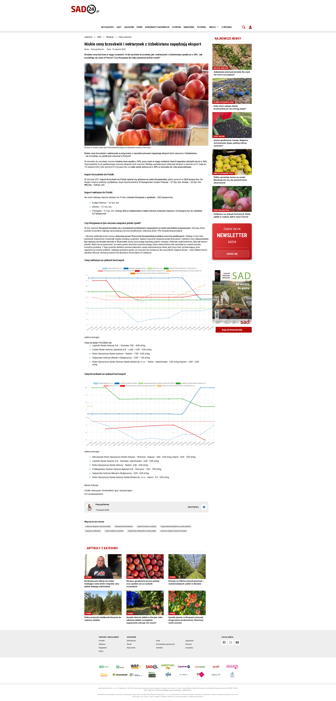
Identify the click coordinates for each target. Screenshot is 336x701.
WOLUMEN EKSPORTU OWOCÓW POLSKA (97, 526)
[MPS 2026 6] (232, 297)
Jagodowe (129, 27)
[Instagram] (230, 642)
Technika (201, 27)
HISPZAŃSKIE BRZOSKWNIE (124, 526)
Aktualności (107, 27)
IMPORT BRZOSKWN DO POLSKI (146, 526)
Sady (119, 27)
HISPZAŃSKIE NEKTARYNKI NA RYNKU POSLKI (142, 531)
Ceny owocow (125, 37)
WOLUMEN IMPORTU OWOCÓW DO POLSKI (173, 531)
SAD (99, 37)
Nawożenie (189, 27)
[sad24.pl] (85, 9)
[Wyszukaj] (243, 27)
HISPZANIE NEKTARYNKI (92, 531)
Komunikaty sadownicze (157, 27)
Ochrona (176, 27)
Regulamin (103, 648)
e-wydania (227, 27)
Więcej (212, 27)
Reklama (102, 644)
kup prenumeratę (232, 329)
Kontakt (102, 641)
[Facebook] (204, 507)
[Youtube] (237, 642)
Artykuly (110, 37)
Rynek (139, 27)
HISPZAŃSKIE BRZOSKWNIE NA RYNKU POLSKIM (176, 526)
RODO (101, 651)
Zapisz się (232, 254)
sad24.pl (88, 37)
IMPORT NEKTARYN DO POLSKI (114, 531)
